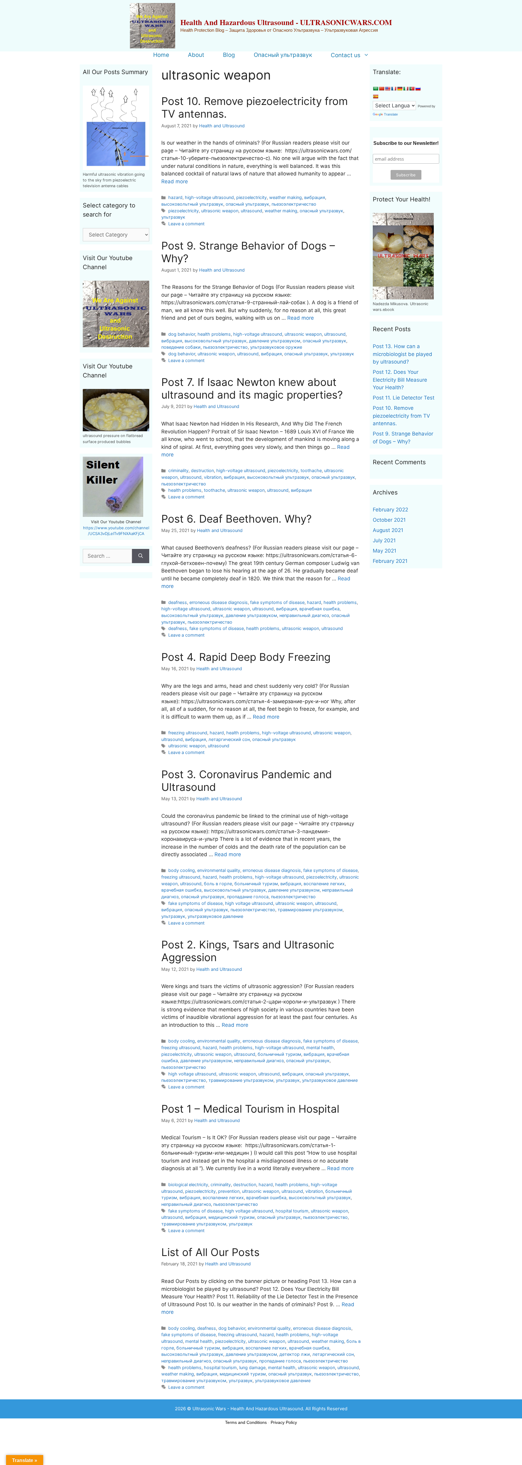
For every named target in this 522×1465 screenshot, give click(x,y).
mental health (320, 1047)
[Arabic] (375, 88)
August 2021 (388, 530)
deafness (177, 602)
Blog (229, 55)
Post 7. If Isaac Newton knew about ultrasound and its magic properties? (252, 388)
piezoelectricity (251, 197)
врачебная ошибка (319, 608)
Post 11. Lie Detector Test (403, 398)
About (196, 55)
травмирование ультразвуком (310, 909)
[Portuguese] (411, 88)
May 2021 (384, 551)
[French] (393, 88)
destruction (202, 470)
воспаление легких (324, 883)
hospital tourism (292, 1210)
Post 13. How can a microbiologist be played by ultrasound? (402, 354)
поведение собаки (181, 347)
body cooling (181, 870)
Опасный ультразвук (283, 55)
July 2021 (384, 540)
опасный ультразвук (247, 204)
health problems (214, 334)
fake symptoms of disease (277, 602)
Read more (174, 181)
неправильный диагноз (304, 615)
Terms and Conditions (246, 1422)
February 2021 (390, 561)
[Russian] (417, 88)
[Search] (140, 556)
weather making (285, 197)
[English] (387, 88)
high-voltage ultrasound (209, 197)
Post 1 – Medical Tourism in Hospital (250, 1108)
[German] (399, 88)
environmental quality (218, 870)
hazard (175, 197)
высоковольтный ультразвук (192, 204)
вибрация (314, 197)
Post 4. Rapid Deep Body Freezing (245, 657)
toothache (311, 470)
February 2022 (390, 510)
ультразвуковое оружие (276, 347)
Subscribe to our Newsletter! (406, 143)
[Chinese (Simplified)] (381, 88)
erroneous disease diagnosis (218, 602)
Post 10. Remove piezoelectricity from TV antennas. (401, 415)
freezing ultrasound (187, 732)
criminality (178, 470)
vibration (212, 477)
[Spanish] (375, 96)
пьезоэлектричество (294, 204)
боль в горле (218, 883)
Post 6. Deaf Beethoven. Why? (236, 518)
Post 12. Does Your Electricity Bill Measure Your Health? (400, 379)
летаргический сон (229, 739)
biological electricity (188, 1184)
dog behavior (181, 334)
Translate (391, 114)
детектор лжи (294, 1354)
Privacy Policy (284, 1422)
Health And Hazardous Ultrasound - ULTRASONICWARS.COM (286, 22)
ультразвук (173, 217)
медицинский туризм (231, 1217)
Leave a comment (186, 223)
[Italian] (405, 88)
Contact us (345, 55)
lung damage (252, 1367)
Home (161, 55)
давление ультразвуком (274, 340)
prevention (229, 1191)
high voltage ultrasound (249, 903)
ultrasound (251, 210)
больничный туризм (256, 883)
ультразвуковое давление (215, 916)
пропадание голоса (248, 896)
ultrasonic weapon (219, 210)
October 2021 (389, 520)
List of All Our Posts (210, 1252)
